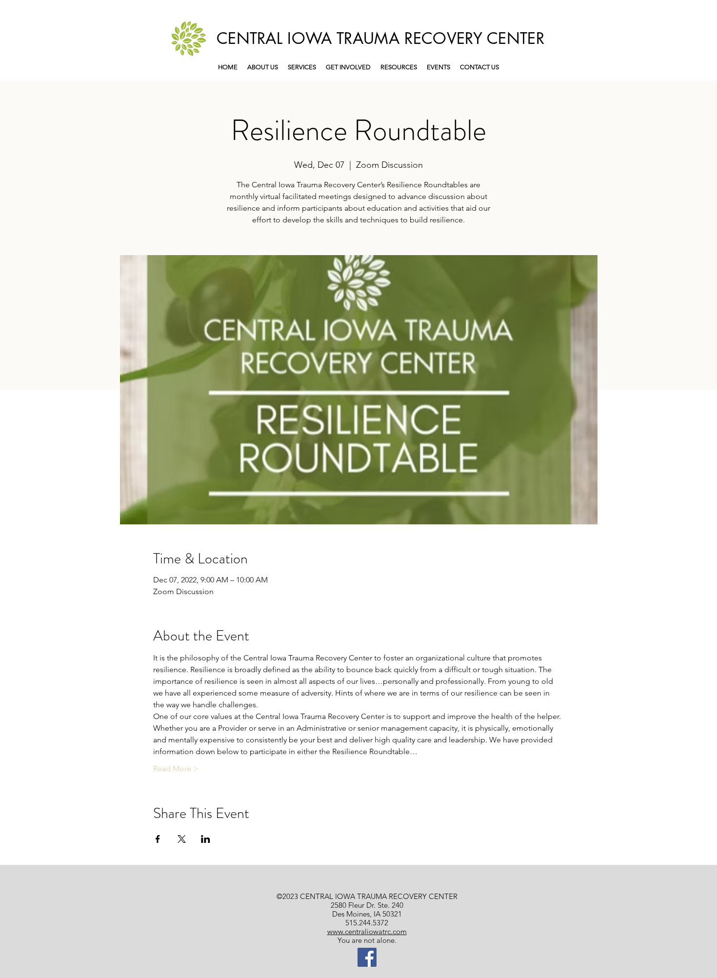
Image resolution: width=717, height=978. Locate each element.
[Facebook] (367, 957)
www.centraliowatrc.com (367, 931)
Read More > (176, 768)
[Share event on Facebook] (157, 839)
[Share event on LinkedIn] (205, 839)
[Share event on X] (181, 839)
